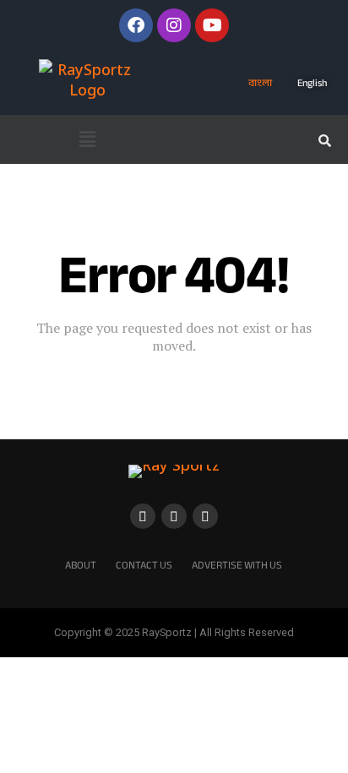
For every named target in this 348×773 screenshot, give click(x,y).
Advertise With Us (237, 565)
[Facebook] (136, 25)
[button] (87, 139)
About (80, 565)
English (312, 82)
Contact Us (144, 565)
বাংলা (260, 82)
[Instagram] (174, 25)
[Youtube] (212, 25)
